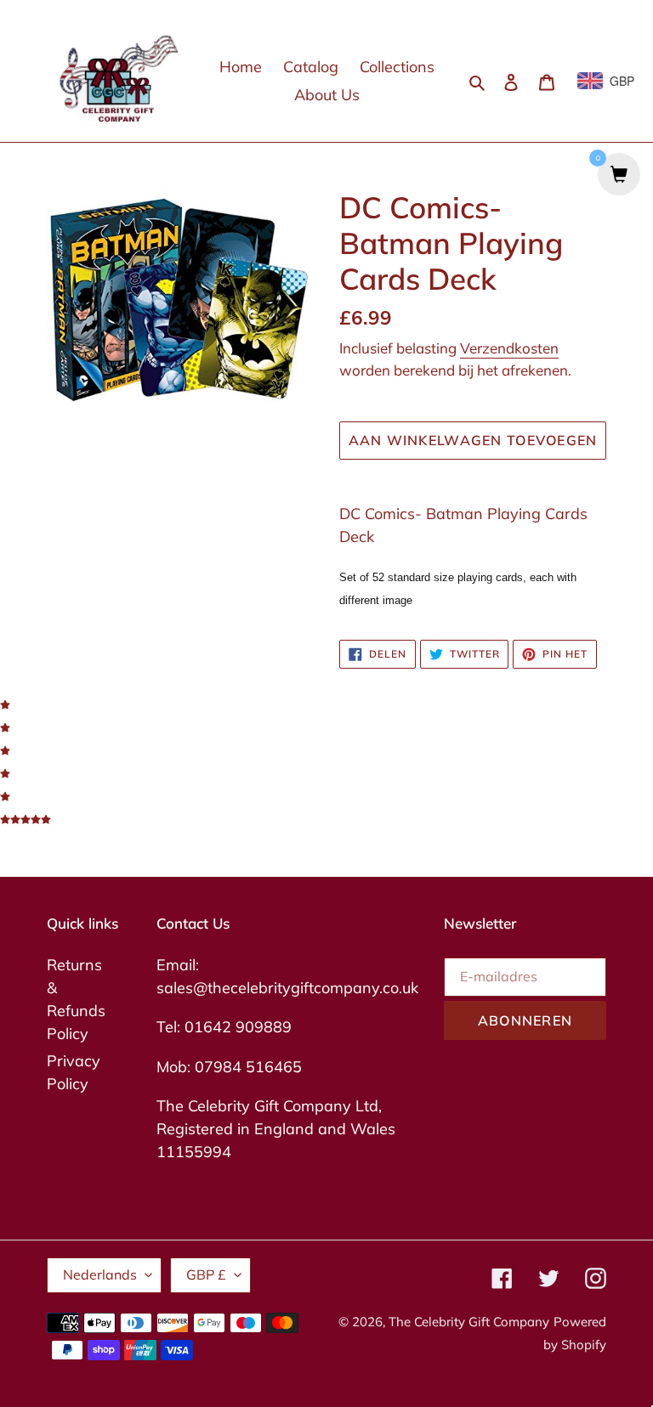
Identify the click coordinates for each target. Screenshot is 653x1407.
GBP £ (206, 1274)
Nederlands (100, 1274)
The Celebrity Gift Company (469, 1322)
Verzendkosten (509, 348)
